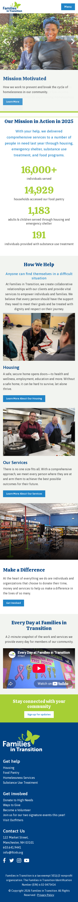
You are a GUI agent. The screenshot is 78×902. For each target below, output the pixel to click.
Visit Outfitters (13, 820)
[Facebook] (4, 860)
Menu (68, 6)
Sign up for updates (39, 714)
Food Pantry (11, 772)
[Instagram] (19, 860)
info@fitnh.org (13, 852)
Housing (8, 767)
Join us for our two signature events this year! (34, 815)
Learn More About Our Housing (24, 398)
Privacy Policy (45, 895)
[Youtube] (26, 860)
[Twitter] (11, 860)
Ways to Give (11, 805)
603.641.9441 (12, 847)
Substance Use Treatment (20, 782)
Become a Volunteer (17, 810)
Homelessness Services (19, 777)
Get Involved (13, 603)
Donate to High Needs (18, 800)
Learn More (12, 101)
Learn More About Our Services (24, 493)
